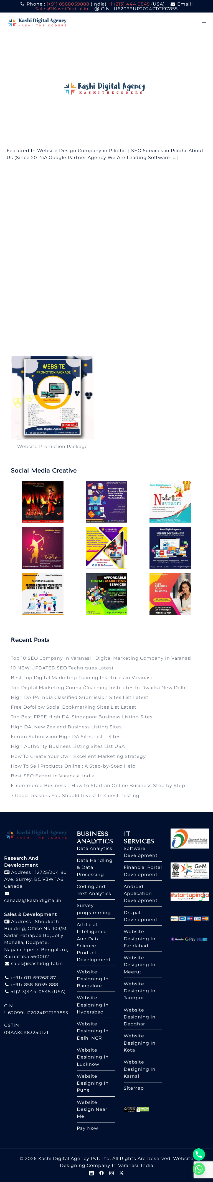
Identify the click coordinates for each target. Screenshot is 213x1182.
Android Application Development (141, 893)
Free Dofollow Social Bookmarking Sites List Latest (73, 707)
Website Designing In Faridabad (140, 938)
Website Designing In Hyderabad (93, 1005)
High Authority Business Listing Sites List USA (68, 746)
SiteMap (134, 1088)
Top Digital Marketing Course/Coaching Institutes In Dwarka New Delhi (99, 687)
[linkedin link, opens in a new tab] (91, 1172)
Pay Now (87, 1128)
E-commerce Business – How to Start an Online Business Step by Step (98, 785)
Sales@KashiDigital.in (61, 8)
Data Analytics (94, 848)
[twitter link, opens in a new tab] (121, 1172)
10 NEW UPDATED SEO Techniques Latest (62, 668)
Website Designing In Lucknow (93, 1057)
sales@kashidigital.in (37, 963)
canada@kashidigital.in (33, 900)
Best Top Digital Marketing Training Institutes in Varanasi (81, 677)
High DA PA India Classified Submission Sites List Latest (80, 697)
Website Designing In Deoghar (140, 1017)
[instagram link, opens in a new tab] (111, 1172)
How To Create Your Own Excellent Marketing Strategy (78, 756)
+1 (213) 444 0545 (129, 4)
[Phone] (199, 1154)
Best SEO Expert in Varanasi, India (53, 775)
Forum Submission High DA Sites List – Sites (66, 736)
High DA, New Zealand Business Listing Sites (66, 727)
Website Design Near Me (92, 1109)
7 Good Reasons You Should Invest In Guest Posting (75, 795)
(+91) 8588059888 (68, 4)
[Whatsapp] (199, 1169)
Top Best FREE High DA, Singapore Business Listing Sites (82, 716)
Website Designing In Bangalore (93, 979)
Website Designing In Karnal (140, 1069)
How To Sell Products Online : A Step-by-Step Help (73, 766)
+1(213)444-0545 (30, 991)
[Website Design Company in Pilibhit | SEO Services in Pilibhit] (106, 89)
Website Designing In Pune (93, 1083)
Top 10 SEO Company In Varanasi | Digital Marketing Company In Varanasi (101, 658)
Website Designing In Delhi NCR (93, 1031)
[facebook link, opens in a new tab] (101, 1172)
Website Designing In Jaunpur (140, 991)
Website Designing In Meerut (140, 965)
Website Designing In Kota (140, 1043)
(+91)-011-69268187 (33, 977)
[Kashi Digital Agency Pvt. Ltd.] (37, 22)
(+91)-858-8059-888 (34, 984)
